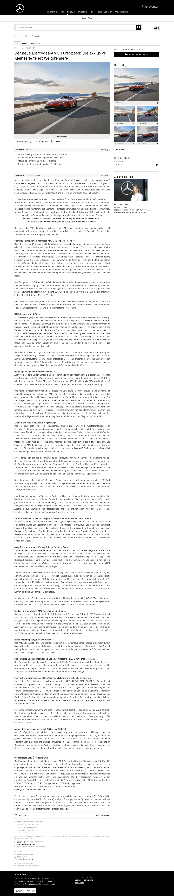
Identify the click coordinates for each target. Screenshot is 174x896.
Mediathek (82, 12)
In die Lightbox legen (138, 54)
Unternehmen (52, 12)
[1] (30, 186)
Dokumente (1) (122, 158)
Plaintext (102, 150)
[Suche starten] (138, 27)
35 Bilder (46, 142)
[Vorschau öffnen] (62, 98)
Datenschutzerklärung (84, 880)
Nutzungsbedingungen (84, 877)
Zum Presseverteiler (25, 891)
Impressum (79, 883)
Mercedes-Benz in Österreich (101, 12)
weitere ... (120, 149)
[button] (157, 28)
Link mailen (104, 815)
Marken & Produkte (68, 12)
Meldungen (19, 36)
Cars (84, 18)
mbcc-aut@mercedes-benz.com (26, 844)
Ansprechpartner (121, 12)
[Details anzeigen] (157, 103)
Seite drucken (24, 815)
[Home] (18, 8)
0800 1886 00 (21, 843)
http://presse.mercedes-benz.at (29, 790)
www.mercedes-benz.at (26, 860)
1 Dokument (58, 142)
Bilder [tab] (24, 44)
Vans (90, 18)
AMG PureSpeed (62, 136)
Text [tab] (17, 44)
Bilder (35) (120, 65)
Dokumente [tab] (35, 44)
